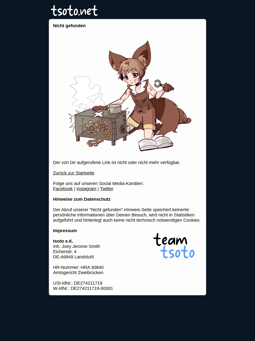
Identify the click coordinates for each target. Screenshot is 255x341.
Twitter (106, 188)
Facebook (63, 188)
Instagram (86, 188)
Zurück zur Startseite (73, 172)
